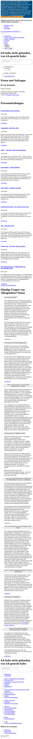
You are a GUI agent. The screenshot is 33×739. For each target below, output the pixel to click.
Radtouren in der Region (11, 703)
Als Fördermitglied (9, 712)
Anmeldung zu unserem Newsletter (14, 682)
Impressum (7, 730)
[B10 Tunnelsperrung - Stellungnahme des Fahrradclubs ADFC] (16, 263)
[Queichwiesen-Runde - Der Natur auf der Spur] (16, 203)
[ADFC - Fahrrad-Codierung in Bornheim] (16, 147)
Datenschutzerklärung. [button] (18, 15)
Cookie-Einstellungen (10, 733)
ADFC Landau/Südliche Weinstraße (14, 37)
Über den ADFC (9, 680)
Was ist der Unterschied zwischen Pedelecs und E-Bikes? (18, 527)
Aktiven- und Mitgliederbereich (13, 723)
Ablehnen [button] (3, 17)
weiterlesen (7, 381)
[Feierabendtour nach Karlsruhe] (16, 107)
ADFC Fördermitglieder (11, 697)
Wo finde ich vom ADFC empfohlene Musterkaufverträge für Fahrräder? (18, 629)
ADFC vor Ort (8, 692)
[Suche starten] (3, 63)
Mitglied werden (8, 25)
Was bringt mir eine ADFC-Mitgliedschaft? (15, 342)
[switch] (13, 67)
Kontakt (6, 696)
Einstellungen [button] (10, 17)
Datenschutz (7, 731)
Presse (6, 42)
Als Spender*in (8, 709)
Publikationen (8, 686)
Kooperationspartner (10, 694)
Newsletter (7, 28)
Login (6, 43)
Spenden (6, 27)
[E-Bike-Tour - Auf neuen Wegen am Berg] (16, 243)
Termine (6, 685)
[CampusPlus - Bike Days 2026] (16, 125)
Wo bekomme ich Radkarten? (12, 597)
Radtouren (7, 683)
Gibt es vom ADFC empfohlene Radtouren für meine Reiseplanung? (18, 571)
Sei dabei (6, 40)
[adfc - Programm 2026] (16, 222)
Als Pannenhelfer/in (9, 714)
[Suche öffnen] (3, 33)
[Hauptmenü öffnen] (5, 33)
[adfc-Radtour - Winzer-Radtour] (16, 164)
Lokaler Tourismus (9, 39)
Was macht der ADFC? (11, 297)
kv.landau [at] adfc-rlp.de (12, 95)
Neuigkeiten (7, 36)
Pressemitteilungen (9, 76)
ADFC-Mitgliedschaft (10, 708)
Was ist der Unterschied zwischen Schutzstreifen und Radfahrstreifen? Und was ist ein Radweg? (18, 479)
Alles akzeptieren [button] (18, 17)
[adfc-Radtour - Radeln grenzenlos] (16, 184)
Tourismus (7, 702)
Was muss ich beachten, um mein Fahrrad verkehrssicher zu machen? (18, 385)
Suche (6, 48)
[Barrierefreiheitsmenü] (1, 33)
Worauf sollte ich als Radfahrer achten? (15, 433)
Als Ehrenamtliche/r (9, 711)
